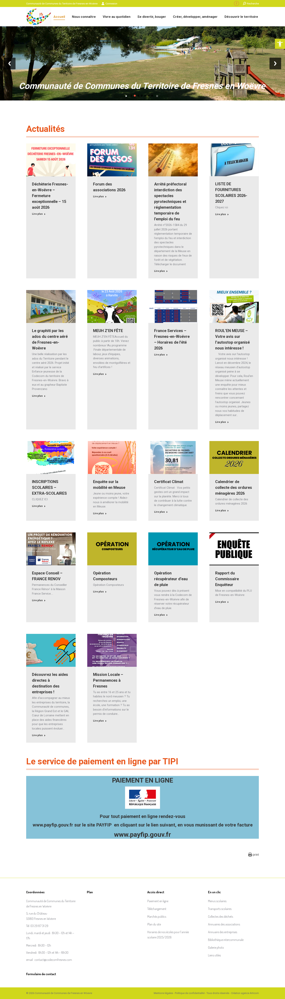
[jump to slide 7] (152, 96)
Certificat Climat (168, 481)
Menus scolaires (217, 901)
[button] (280, 44)
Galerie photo (216, 947)
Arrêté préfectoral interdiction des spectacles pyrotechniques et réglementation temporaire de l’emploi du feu (170, 201)
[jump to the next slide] (275, 63)
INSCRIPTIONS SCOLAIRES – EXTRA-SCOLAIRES (49, 487)
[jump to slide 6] (149, 96)
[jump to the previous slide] (10, 63)
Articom (254, 993)
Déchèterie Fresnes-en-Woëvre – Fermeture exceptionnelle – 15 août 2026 (50, 196)
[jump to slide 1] (131, 96)
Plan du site (154, 924)
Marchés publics (156, 916)
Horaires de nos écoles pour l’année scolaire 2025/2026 (168, 934)
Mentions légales (163, 993)
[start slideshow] (126, 95)
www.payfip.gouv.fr (53, 825)
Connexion (111, 3)
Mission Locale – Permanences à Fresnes (108, 680)
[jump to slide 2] (135, 96)
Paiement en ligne (157, 901)
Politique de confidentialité (190, 993)
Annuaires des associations (224, 924)
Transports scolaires (219, 909)
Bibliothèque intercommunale (226, 940)
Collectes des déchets (220, 916)
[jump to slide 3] (138, 96)
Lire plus (37, 213)
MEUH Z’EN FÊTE (108, 330)
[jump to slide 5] (145, 96)
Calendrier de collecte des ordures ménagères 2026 (233, 487)
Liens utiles (214, 955)
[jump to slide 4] (142, 96)
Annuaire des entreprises (222, 932)
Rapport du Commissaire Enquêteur (227, 579)
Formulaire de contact (41, 974)
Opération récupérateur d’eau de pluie (171, 579)
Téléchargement (156, 909)
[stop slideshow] (157, 95)
